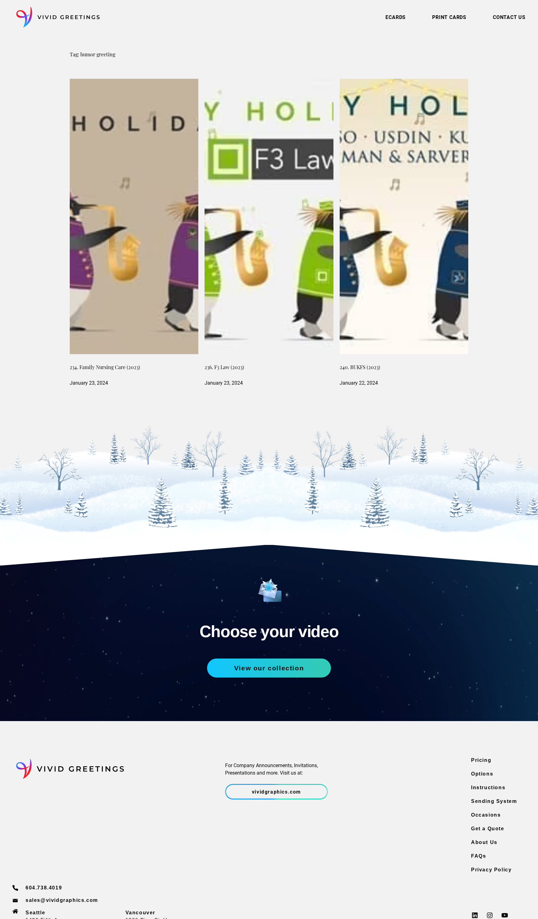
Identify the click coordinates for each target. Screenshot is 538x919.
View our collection (269, 668)
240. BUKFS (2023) (360, 367)
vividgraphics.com (276, 791)
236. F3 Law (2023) (224, 367)
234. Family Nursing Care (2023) (105, 367)
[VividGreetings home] (56, 17)
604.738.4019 (44, 887)
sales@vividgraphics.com (62, 900)
